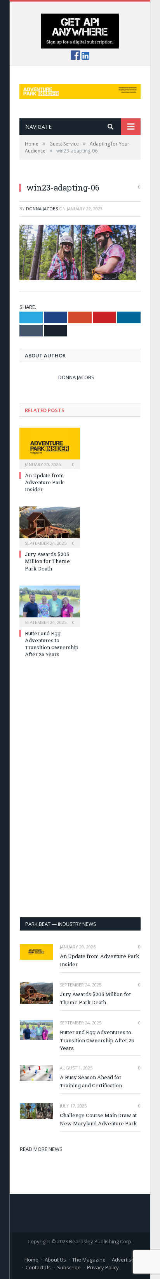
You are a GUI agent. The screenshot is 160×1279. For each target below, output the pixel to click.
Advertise (123, 1259)
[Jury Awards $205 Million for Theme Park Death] (49, 526)
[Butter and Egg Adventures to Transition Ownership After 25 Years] (49, 605)
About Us (55, 1259)
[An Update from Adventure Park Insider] (49, 447)
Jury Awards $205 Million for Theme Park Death (47, 561)
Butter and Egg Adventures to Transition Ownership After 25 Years (51, 644)
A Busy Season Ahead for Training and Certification (91, 1081)
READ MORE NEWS (41, 1149)
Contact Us (38, 1267)
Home (31, 1259)
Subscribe (69, 1267)
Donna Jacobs (42, 208)
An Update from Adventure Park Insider (44, 482)
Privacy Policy (103, 1267)
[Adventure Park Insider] (80, 89)
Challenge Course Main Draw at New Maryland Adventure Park (98, 1119)
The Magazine (89, 1259)
